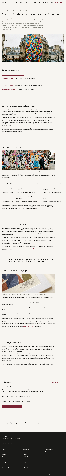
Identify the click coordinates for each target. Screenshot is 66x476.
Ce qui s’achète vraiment (7, 85)
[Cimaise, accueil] (5, 2)
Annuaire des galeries (49, 449)
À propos (25, 462)
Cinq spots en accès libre (7, 78)
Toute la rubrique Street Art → (57, 382)
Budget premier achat (6, 462)
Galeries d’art (26, 449)
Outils (38, 2)
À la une (12, 2)
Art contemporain (20, 2)
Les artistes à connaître (7, 82)
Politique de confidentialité (28, 467)
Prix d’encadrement (6, 464)
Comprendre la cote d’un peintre (38, 248)
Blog (52, 2)
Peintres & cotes (26, 456)
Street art (33, 2)
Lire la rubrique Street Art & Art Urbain (12, 406)
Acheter (27, 2)
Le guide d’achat (59, 2)
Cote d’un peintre (5, 465)
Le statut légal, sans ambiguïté (9, 89)
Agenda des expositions (50, 451)
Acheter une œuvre (27, 452)
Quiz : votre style (5, 467)
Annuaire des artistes (49, 452)
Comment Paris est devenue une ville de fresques (13, 74)
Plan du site (25, 464)
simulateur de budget (28, 326)
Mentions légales (26, 465)
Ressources (45, 2)
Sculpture (25, 454)
